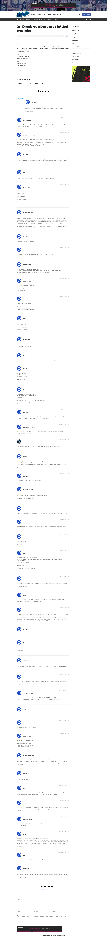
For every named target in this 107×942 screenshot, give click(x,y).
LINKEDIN (37, 83)
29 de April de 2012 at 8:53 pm (64, 473)
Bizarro (33, 14)
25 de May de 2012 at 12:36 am (64, 690)
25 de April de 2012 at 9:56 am (64, 439)
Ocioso (73, 37)
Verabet (56, 19)
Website (54, 911)
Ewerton (25, 236)
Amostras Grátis (76, 46)
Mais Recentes (20, 19)
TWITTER (29, 83)
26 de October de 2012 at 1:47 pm (63, 865)
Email (36, 911)
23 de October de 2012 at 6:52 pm (63, 852)
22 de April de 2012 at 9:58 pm (64, 366)
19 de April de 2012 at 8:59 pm (64, 315)
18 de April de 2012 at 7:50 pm (64, 247)
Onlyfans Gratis (76, 50)
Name (19, 911)
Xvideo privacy (75, 63)
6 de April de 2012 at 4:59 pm (63, 99)
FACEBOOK (20, 83)
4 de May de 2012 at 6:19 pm (64, 506)
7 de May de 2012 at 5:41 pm (64, 534)
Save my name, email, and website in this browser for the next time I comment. (42, 917)
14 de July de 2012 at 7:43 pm (64, 800)
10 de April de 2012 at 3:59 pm (64, 132)
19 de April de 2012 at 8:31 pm (64, 296)
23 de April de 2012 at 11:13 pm (64, 424)
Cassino (49, 19)
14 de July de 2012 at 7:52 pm (64, 816)
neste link (28, 70)
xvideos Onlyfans (76, 53)
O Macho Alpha (75, 30)
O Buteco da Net (76, 40)
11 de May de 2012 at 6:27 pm (64, 576)
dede (24, 855)
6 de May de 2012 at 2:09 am (64, 519)
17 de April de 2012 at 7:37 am (64, 234)
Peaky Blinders (75, 34)
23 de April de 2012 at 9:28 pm (64, 409)
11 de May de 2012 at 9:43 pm (64, 607)
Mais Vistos (29, 19)
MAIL (45, 83)
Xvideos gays (75, 59)
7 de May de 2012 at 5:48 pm (64, 550)
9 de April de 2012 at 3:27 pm (64, 117)
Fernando (26, 339)
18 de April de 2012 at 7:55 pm (64, 262)
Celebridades (41, 14)
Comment (20, 899)
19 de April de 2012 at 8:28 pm (64, 278)
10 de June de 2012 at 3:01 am (64, 785)
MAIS (61, 14)
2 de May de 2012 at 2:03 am (64, 486)
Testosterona (75, 43)
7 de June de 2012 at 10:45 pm (64, 770)
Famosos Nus (75, 56)
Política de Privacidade (39, 19)
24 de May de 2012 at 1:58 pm (64, 674)
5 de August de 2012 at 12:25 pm (64, 831)
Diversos (55, 14)
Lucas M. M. (26, 412)
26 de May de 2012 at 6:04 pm (64, 720)
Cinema (49, 14)
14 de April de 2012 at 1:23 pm (64, 169)
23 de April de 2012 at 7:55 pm (64, 387)
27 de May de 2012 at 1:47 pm (64, 733)
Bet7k (61, 19)
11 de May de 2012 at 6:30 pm (64, 592)
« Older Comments (20, 98)
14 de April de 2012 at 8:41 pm (64, 184)
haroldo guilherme (29, 135)
